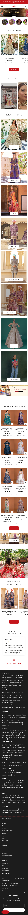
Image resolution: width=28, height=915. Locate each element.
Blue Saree (10, 741)
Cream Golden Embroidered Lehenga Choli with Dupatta (9, 59)
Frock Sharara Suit (13, 719)
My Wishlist (4, 845)
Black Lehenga (18, 786)
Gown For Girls (5, 797)
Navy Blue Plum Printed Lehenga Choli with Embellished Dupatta (7, 490)
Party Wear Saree (14, 732)
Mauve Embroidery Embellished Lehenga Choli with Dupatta (21, 519)
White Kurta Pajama (11, 682)
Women (4, 825)
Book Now (5, 912)
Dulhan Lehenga (11, 789)
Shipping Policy (5, 872)
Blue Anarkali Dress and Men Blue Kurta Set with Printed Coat (9, 614)
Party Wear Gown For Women (16, 797)
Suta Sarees (16, 739)
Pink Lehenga (5, 792)
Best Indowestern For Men (7, 709)
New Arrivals (5, 823)
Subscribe (14, 909)
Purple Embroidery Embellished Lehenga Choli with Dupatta (21, 432)
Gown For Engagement (14, 799)
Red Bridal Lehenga (13, 787)
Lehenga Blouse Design (7, 782)
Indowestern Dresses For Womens (9, 772)
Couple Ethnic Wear (6, 811)
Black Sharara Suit (17, 717)
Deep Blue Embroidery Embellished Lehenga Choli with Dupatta (7, 461)
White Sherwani (5, 702)
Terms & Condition (6, 865)
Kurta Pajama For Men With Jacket (14, 684)
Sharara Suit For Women (7, 716)
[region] (14, 13)
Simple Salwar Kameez (11, 751)
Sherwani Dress (11, 701)
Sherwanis (14, 248)
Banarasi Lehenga (9, 786)
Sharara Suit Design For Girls (15, 726)
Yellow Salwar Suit (6, 759)
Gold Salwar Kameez (11, 752)
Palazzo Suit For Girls (15, 766)
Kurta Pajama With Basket (11, 687)
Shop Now (14, 542)
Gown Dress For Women (15, 804)
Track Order (4, 847)
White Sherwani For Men (17, 696)
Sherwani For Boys (16, 694)
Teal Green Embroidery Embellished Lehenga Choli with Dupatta (7, 432)
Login (3, 837)
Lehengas (14, 149)
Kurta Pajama (5, 677)
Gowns (14, 348)
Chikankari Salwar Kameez (8, 747)
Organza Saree (5, 732)
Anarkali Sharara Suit (10, 721)
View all (14, 71)
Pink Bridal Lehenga (20, 791)
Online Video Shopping (7, 857)
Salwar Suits (14, 182)
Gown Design (5, 799)
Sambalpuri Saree (10, 737)
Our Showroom (5, 860)
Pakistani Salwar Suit (18, 756)
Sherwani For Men (6, 694)
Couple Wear (15, 811)
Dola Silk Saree (18, 741)
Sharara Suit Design (18, 716)
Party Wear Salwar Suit (7, 757)
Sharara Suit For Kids (12, 722)
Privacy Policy (5, 867)
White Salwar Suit (19, 754)
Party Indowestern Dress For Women (13, 774)
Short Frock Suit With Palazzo (15, 767)
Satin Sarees (9, 739)
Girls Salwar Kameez (11, 749)
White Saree (16, 736)
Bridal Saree (18, 737)
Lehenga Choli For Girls (10, 784)
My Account (5, 842)
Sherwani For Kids (14, 697)
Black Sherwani (5, 697)
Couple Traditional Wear (13, 812)
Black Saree (22, 732)
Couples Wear (5, 830)
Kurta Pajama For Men (15, 677)
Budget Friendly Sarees (7, 832)
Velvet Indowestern (19, 776)
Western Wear (13, 381)
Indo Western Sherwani (11, 699)
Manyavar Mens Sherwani (7, 704)
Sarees (14, 215)
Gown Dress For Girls (16, 801)
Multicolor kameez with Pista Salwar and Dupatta (7, 518)
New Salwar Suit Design (7, 756)
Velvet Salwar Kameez (18, 746)
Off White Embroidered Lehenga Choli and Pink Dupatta (21, 490)
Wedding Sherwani (20, 701)
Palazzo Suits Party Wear (14, 764)
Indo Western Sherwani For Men (17, 702)
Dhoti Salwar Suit (9, 754)
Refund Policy (5, 870)
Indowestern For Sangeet (7, 776)
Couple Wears (9, 314)
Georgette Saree (5, 734)
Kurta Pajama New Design (7, 686)
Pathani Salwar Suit (18, 757)
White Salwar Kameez (6, 746)
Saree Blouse (9, 736)
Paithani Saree (14, 734)
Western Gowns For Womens (16, 806)
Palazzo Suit (4, 764)
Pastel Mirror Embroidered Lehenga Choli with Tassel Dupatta (21, 461)
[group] (14, 13)
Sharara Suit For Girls (6, 717)
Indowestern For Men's (14, 281)
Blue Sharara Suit (13, 724)
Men (3, 827)
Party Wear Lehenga (9, 791)
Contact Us (4, 855)
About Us (4, 852)
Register (4, 840)
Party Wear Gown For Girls (14, 802)
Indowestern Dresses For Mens (9, 777)
